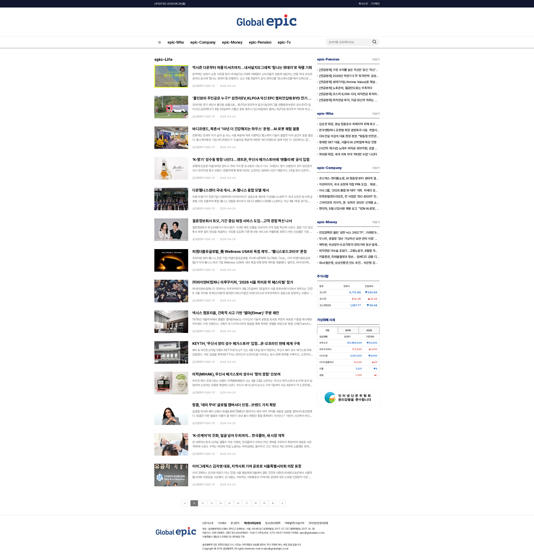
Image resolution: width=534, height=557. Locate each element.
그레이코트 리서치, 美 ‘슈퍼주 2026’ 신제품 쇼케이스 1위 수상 (349, 202)
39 (264, 503)
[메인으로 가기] (176, 537)
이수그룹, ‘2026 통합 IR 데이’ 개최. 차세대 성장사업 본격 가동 (349, 190)
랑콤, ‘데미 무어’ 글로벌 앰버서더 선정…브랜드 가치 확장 (234, 405)
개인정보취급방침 (252, 523)
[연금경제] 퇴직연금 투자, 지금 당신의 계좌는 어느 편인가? (349, 100)
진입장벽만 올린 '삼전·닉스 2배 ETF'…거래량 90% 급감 (349, 232)
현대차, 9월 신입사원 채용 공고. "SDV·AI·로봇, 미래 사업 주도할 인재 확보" (349, 208)
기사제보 (375, 3)
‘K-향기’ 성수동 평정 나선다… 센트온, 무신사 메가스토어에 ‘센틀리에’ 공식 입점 (251, 159)
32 (203, 503)
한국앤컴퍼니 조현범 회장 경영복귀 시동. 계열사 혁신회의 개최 (349, 130)
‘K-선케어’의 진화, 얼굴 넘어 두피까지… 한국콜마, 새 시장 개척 (238, 435)
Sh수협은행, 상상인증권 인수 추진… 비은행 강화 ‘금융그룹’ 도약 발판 (349, 263)
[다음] (282, 503)
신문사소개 (207, 523)
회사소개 (363, 3)
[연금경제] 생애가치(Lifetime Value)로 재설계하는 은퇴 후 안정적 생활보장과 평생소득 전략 (349, 82)
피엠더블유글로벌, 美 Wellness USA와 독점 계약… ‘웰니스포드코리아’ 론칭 (249, 251)
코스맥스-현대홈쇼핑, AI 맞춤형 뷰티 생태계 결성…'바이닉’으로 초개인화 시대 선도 (349, 178)
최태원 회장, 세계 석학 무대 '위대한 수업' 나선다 (348, 154)
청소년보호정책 (272, 523)
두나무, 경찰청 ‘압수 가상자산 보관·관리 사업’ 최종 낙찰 (349, 239)
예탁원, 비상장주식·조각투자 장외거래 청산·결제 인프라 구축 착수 (349, 245)
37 (247, 503)
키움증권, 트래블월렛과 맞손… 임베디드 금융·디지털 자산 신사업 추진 (349, 257)
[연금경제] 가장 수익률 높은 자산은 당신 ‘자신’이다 (349, 70)
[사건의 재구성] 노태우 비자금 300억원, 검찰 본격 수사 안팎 (349, 148)
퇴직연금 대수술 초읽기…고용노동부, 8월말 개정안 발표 (349, 251)
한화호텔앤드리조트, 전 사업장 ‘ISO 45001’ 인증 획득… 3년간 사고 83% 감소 (349, 196)
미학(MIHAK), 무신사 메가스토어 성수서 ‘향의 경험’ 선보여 (236, 374)
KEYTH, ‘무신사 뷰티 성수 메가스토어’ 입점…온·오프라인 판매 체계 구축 (246, 343)
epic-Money (232, 42)
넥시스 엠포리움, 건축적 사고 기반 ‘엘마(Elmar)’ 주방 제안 (235, 313)
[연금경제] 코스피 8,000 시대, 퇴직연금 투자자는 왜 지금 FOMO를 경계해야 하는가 (349, 94)
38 (255, 503)
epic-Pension (260, 42)
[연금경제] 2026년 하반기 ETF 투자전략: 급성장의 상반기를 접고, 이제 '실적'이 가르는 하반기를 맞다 (349, 76)
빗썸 (327, 330)
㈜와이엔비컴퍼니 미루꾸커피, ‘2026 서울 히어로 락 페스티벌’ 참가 (242, 282)
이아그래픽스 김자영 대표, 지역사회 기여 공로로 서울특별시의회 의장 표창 (246, 466)
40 (273, 503)
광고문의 (234, 523)
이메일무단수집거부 (294, 523)
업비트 (348, 330)
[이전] (185, 503)
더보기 (376, 59)
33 (211, 503)
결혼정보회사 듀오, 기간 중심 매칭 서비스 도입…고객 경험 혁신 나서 (242, 221)
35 (229, 503)
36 (238, 503)
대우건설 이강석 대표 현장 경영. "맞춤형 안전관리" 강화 (349, 136)
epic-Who (176, 42)
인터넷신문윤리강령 (318, 523)
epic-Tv (284, 42)
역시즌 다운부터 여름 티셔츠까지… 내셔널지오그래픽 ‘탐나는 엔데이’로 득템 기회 (252, 67)
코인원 (369, 330)
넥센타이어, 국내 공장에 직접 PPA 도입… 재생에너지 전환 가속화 (349, 184)
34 (220, 503)
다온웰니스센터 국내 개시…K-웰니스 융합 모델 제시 (230, 190)
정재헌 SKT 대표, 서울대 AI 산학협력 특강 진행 (348, 142)
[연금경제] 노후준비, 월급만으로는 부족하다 (345, 88)
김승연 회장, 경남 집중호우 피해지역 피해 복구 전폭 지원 (349, 124)
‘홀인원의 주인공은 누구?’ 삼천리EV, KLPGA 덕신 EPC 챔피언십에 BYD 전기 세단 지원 (252, 98)
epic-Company (203, 42)
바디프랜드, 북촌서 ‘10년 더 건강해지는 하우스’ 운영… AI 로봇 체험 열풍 (245, 129)
